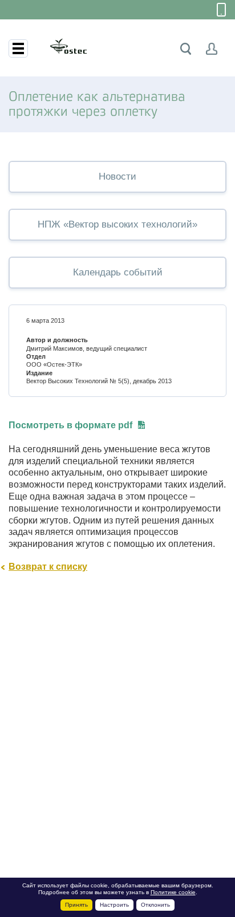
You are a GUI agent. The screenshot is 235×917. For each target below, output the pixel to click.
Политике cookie (173, 892)
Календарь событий (118, 272)
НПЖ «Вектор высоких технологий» (117, 224)
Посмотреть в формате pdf (70, 425)
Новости (117, 176)
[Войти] (212, 49)
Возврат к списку (48, 566)
